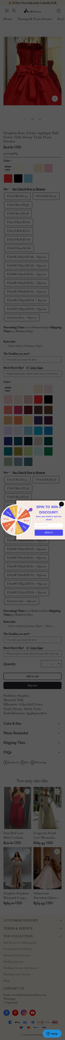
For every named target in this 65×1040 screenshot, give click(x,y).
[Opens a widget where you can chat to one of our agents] (52, 1034)
